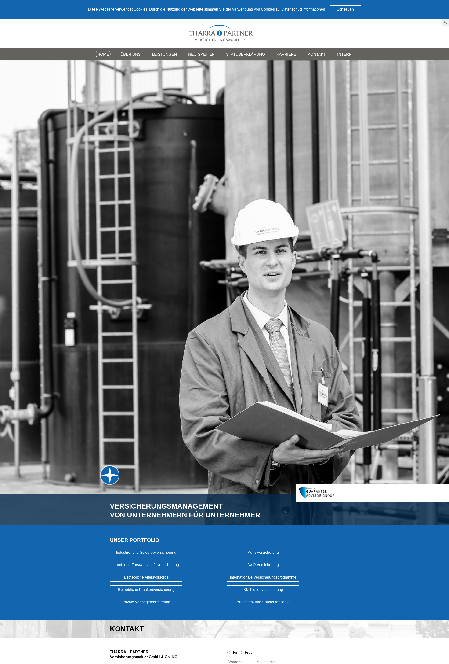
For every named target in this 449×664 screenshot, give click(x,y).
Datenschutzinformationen (303, 9)
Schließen (345, 9)
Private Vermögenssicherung (146, 602)
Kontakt (317, 54)
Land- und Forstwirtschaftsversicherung (146, 565)
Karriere (286, 54)
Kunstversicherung (263, 552)
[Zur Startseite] (224, 33)
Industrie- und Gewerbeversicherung (146, 552)
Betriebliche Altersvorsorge (146, 577)
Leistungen (164, 54)
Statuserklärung (245, 54)
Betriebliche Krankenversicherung (146, 590)
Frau (249, 652)
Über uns (130, 54)
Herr (235, 652)
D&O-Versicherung (263, 565)
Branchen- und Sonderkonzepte (263, 602)
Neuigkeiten (201, 54)
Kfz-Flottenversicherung (263, 590)
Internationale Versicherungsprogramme (263, 577)
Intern (344, 54)
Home (103, 54)
